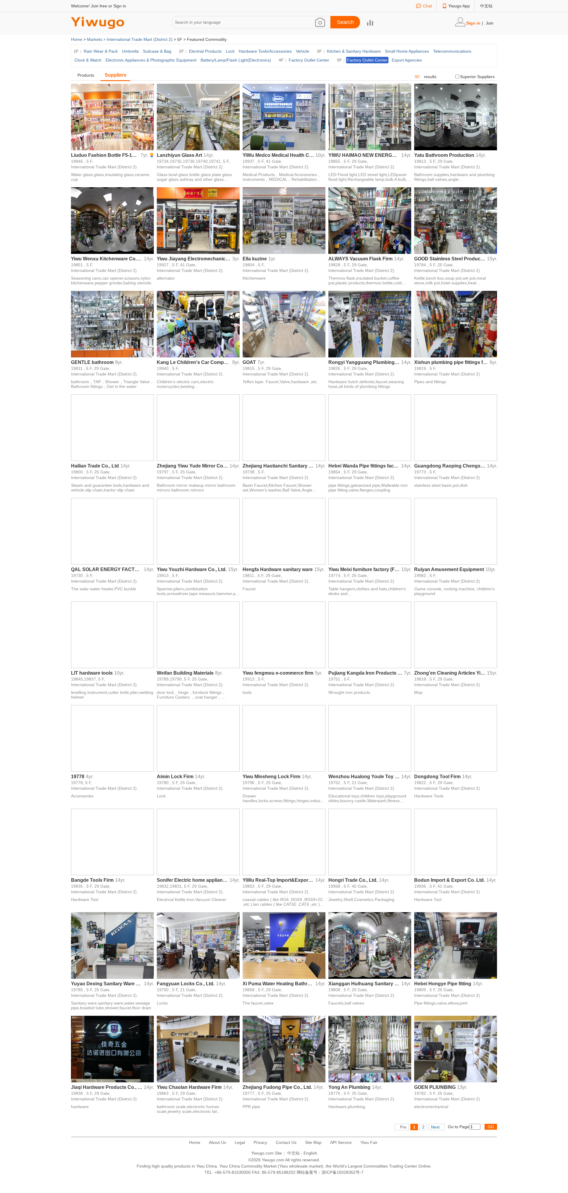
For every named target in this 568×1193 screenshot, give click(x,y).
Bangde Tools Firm (92, 880)
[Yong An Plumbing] (369, 1048)
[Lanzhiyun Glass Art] (198, 116)
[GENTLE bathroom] (112, 323)
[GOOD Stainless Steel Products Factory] (455, 220)
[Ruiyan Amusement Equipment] (455, 530)
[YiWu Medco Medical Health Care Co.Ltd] (284, 116)
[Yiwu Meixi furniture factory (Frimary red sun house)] (369, 530)
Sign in (119, 6)
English (310, 1153)
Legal (240, 1142)
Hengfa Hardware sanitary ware (278, 569)
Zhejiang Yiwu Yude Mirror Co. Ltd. (192, 465)
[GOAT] (284, 323)
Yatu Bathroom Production (444, 155)
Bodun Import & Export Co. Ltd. (449, 880)
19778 (77, 776)
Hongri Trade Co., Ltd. (352, 880)
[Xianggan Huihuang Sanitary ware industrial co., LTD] (369, 945)
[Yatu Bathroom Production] (455, 116)
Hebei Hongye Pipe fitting (442, 983)
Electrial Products (205, 51)
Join (489, 23)
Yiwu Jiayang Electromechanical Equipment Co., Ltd (194, 258)
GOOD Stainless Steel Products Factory (449, 258)
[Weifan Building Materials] (198, 634)
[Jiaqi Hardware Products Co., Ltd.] (112, 1048)
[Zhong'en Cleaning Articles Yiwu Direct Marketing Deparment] (455, 634)
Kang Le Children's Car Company (194, 362)
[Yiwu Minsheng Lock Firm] (284, 738)
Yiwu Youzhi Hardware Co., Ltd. (192, 569)
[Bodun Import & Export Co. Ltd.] (455, 841)
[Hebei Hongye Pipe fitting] (455, 945)
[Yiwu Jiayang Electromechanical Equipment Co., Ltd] (198, 220)
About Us (217, 1142)
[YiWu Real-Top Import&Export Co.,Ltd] (284, 841)
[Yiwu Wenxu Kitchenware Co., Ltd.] (112, 220)
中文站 (486, 6)
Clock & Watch (88, 60)
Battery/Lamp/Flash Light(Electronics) (236, 60)
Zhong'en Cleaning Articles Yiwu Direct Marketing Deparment (449, 673)
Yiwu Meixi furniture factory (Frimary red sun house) (364, 569)
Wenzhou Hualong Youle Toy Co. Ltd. (364, 776)
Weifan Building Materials (185, 673)
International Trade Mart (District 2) (139, 39)
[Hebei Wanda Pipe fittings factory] (369, 427)
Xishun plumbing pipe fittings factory (451, 362)
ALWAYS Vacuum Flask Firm (360, 258)
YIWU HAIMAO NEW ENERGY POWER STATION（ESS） (364, 155)
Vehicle (302, 51)
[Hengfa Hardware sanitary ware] (284, 530)
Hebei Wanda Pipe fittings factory (364, 465)
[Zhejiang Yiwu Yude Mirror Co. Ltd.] (198, 427)
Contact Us (286, 1142)
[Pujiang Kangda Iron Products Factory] (369, 634)
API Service (341, 1142)
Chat (427, 6)
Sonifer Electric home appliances (192, 880)
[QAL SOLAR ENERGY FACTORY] (112, 530)
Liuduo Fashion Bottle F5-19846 (105, 155)
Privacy (260, 1142)
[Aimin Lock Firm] (198, 738)
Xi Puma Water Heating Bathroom (278, 983)
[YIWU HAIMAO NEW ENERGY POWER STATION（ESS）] (369, 116)
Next (435, 1127)
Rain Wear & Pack (101, 51)
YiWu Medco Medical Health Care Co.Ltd (278, 155)
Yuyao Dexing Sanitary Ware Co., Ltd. (106, 983)
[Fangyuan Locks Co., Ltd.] (198, 945)
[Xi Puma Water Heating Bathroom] (284, 945)
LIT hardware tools (92, 673)
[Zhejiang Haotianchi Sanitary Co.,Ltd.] (284, 427)
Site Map (313, 1142)
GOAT (249, 362)
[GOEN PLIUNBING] (455, 1048)
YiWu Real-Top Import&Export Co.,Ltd (278, 880)
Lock (230, 51)
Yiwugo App (459, 6)
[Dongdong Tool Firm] (455, 738)
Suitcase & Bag (157, 51)
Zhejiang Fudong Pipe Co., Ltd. (277, 1087)
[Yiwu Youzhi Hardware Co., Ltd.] (198, 530)
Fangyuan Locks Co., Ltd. (185, 983)
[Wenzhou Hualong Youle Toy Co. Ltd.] (369, 738)
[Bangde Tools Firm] (112, 841)
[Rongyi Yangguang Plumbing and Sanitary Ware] (369, 323)
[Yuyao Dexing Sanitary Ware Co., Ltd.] (112, 945)
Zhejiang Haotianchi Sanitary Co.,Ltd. (278, 465)
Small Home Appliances (407, 51)
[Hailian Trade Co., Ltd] (112, 427)
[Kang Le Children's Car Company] (198, 323)
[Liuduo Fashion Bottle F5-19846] (112, 116)
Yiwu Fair (368, 1142)
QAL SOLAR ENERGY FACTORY (106, 569)
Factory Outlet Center (309, 60)
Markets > (97, 39)
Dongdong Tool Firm (437, 776)
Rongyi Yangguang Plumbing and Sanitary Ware (364, 362)
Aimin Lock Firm (175, 776)
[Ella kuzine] (284, 220)
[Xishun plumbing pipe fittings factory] (455, 323)
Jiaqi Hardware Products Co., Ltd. (106, 1087)
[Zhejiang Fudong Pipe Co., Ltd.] (284, 1048)
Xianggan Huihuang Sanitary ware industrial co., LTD (364, 983)
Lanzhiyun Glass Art (179, 155)
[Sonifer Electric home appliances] (198, 841)
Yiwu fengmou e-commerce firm (278, 673)
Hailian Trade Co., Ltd (95, 465)
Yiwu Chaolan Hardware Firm (189, 1087)
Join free (99, 6)
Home (76, 39)
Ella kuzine (255, 258)
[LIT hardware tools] (112, 634)
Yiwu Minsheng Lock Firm (271, 776)
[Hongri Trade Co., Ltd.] (369, 841)
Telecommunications (452, 51)
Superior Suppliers (477, 76)
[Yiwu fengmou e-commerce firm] (284, 634)
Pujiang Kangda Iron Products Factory (365, 673)
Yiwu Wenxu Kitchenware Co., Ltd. (106, 258)
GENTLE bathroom (92, 362)
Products (86, 75)
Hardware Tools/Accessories (265, 51)
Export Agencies (407, 60)
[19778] (112, 738)
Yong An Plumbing (349, 1087)
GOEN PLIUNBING (435, 1087)
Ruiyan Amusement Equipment (449, 569)
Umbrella (130, 51)
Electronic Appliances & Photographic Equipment (151, 60)
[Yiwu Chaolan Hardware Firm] (198, 1048)
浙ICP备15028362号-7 (343, 1172)
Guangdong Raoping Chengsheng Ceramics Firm (449, 465)
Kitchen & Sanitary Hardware (354, 51)
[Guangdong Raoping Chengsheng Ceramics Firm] (455, 427)
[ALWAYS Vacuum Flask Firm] (369, 220)
